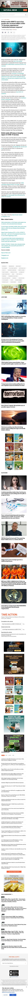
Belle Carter (8, 425)
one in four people (17, 61)
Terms (7, 980)
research (14, 278)
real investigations (6, 278)
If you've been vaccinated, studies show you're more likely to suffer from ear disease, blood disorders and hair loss (13, 228)
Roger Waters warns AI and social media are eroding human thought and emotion (12, 770)
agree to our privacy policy (8, 992)
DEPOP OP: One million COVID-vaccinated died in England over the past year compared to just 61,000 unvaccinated (13, 78)
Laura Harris (9, 382)
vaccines (16, 39)
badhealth (5, 35)
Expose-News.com (5, 252)
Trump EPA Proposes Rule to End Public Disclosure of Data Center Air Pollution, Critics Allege (12, 818)
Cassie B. (8, 360)
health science (7, 37)
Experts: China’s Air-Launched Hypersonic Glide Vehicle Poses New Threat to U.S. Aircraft (13, 795)
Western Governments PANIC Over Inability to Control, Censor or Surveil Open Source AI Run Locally (12, 918)
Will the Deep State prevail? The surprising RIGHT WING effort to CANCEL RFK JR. (13, 538)
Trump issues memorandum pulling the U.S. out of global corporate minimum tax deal (13, 384)
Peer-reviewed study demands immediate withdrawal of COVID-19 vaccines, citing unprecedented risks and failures (12, 516)
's (18, 73)
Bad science (7, 19)
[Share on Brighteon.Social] (2, 32)
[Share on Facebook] (8, 32)
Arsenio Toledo (9, 29)
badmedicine (9, 35)
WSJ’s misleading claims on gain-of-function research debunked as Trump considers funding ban (13, 318)
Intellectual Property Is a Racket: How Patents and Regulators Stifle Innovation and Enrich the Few (12, 822)
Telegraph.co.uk (5, 255)
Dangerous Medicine (17, 36)
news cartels (19, 274)
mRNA (13, 274)
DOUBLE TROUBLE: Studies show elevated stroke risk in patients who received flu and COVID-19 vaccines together (13, 246)
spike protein (21, 278)
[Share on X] (11, 32)
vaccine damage (18, 280)
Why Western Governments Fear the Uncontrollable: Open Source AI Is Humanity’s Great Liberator (12, 813)
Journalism (18, 37)
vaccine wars (12, 39)
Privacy (4, 980)
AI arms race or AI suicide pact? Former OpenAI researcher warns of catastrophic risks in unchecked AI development (12, 341)
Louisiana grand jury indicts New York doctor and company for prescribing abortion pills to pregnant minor (13, 493)
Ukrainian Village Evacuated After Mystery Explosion (12, 782)
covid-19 (11, 36)
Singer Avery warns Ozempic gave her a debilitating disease (12, 560)
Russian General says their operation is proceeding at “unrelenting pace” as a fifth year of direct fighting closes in (13, 764)
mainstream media (6, 274)
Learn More (5, 994)
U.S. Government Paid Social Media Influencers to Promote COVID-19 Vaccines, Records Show (11, 827)
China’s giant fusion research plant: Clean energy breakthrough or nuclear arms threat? (13, 363)
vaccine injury (7, 39)
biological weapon (13, 268)
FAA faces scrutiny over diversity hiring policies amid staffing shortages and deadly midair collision (13, 428)
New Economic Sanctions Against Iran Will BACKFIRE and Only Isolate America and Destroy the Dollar (14, 947)
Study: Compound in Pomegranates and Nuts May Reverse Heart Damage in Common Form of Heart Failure (13, 854)
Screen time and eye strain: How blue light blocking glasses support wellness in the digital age (12, 858)
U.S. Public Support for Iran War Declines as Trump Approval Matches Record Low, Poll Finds (12, 840)
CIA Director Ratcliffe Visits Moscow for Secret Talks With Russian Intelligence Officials (12, 759)
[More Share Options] (14, 32)
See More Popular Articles (14, 871)
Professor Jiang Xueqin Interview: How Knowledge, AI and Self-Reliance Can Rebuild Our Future (13, 940)
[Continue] (25, 963)
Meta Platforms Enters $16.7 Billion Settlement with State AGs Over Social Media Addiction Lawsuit (12, 774)
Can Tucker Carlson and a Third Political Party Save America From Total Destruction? (13, 925)
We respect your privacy (14, 966)
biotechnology (7, 36)
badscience (15, 35)
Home (2, 19)
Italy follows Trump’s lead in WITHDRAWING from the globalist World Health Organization (13, 607)
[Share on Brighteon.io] (5, 32)
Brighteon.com (6, 216)
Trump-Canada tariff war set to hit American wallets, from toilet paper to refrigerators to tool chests (13, 831)
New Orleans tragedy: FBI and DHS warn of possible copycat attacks (13, 406)
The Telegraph (5, 280)
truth (11, 280)
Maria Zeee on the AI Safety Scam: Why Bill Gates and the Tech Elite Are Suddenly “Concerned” (13, 845)
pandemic (4, 276)
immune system (13, 37)
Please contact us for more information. (8, 636)
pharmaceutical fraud (13, 276)
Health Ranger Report (6, 894)
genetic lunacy (21, 270)
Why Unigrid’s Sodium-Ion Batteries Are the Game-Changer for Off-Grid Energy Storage (12, 779)
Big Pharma (20, 35)
